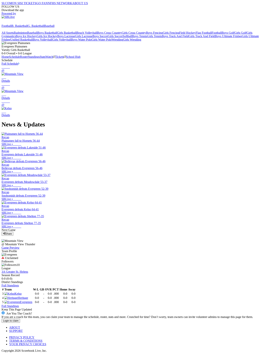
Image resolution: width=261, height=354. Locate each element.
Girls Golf (240, 32)
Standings (34, 56)
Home (5, 56)
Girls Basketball (66, 32)
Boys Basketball (47, 32)
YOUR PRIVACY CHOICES (27, 344)
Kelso (18, 293)
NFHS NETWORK (60, 3)
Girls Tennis (154, 36)
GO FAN (42, 3)
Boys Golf (228, 32)
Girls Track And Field (202, 36)
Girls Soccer (115, 36)
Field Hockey (187, 32)
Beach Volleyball (86, 32)
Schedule (14, 56)
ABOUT (14, 327)
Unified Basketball (21, 39)
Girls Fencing (171, 32)
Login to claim (11, 320)
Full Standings (10, 285)
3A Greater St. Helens (15, 271)
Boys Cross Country (109, 32)
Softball (127, 36)
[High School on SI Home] (16, 22)
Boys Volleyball (42, 39)
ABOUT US (80, 3)
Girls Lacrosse (83, 36)
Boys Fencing (154, 32)
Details (6, 80)
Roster (24, 56)
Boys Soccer (100, 36)
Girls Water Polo (102, 39)
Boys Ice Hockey (26, 36)
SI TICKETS (28, 3)
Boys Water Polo (81, 39)
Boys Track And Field (175, 36)
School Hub (73, 56)
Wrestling (117, 39)
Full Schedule (10, 63)
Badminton (20, 32)
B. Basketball (19, 25)
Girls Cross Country (134, 32)
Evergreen (26, 302)
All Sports (8, 32)
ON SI (16, 3)
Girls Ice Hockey (47, 36)
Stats (42, 56)
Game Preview (10, 247)
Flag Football (204, 32)
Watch (49, 56)
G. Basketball (36, 25)
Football (6, 25)
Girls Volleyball (61, 39)
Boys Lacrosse (66, 36)
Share (8, 233)
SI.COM (7, 3)
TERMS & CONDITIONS (25, 340)
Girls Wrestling (132, 39)
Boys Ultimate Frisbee (228, 36)
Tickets (59, 56)
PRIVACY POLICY (21, 337)
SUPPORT (16, 330)
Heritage (23, 297)
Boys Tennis (139, 36)
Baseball (49, 25)
